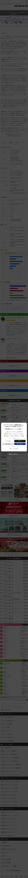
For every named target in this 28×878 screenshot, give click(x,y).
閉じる (24, 421)
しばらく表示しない (14, 454)
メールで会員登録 (14, 448)
